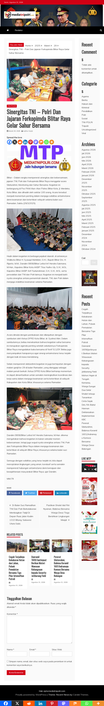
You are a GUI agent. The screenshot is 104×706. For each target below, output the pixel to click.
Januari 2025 (88, 230)
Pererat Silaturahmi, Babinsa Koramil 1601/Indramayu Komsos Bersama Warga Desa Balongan (61, 566)
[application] (89, 467)
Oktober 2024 (88, 249)
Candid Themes (80, 694)
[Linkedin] (25, 142)
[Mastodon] (35, 142)
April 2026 (87, 164)
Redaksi (18, 30)
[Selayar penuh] (96, 469)
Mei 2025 (86, 215)
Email (32, 649)
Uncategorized (89, 129)
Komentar (12, 614)
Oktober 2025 (88, 193)
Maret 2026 (87, 168)
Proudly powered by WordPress (31, 694)
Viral (84, 133)
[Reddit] (20, 142)
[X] (14, 142)
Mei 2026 (86, 160)
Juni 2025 (86, 212)
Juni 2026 (86, 157)
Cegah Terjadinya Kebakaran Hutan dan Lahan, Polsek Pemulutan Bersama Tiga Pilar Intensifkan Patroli (17, 568)
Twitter (31, 493)
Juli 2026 (86, 153)
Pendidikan (87, 111)
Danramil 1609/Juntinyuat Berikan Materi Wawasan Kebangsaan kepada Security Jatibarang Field (39, 566)
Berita (84, 100)
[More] (51, 142)
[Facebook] (9, 142)
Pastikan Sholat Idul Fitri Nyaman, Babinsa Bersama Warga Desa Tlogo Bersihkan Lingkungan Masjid (56, 512)
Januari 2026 (88, 175)
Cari (83, 258)
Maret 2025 (87, 223)
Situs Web (57, 649)
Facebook (15, 493)
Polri (84, 114)
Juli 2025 (86, 208)
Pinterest (46, 493)
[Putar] (85, 469)
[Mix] (41, 142)
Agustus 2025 (89, 205)
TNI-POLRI (12, 106)
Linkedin (62, 493)
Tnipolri (85, 126)
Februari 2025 (88, 227)
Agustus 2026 (89, 149)
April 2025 (87, 219)
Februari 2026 (88, 171)
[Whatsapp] (46, 142)
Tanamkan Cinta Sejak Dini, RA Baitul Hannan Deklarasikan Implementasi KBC (88, 408)
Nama (10, 649)
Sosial (84, 118)
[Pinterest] (30, 142)
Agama (85, 96)
